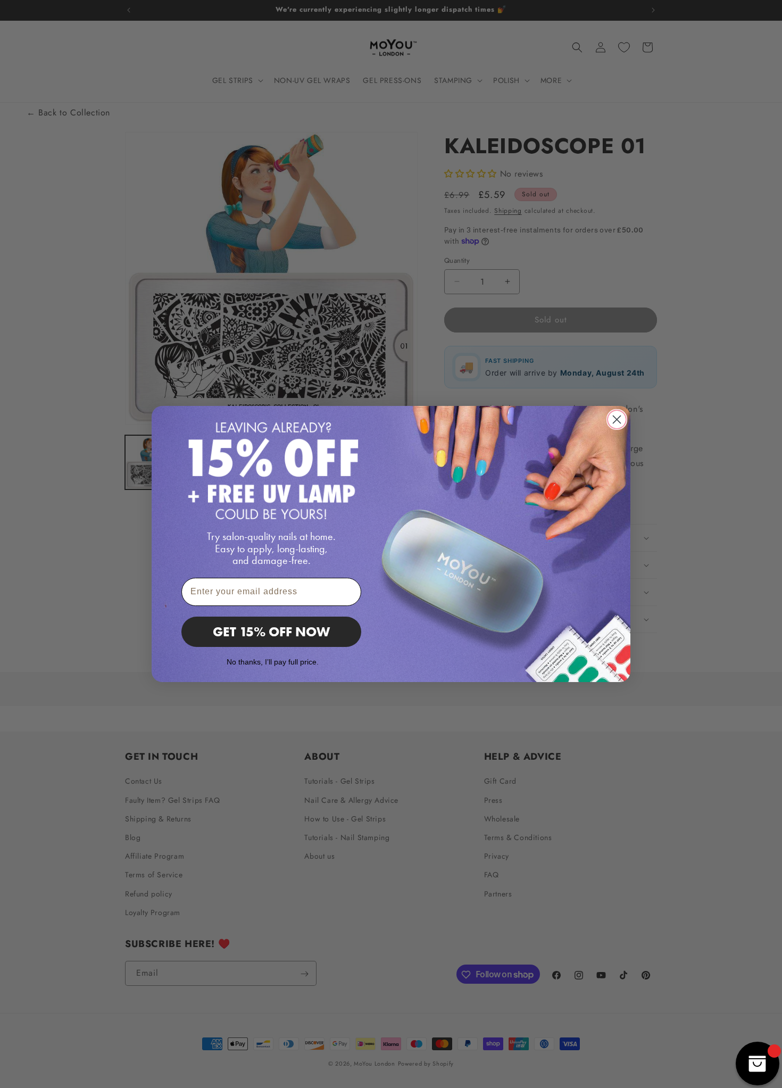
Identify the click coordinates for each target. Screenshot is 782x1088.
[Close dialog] (617, 419)
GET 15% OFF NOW (271, 632)
